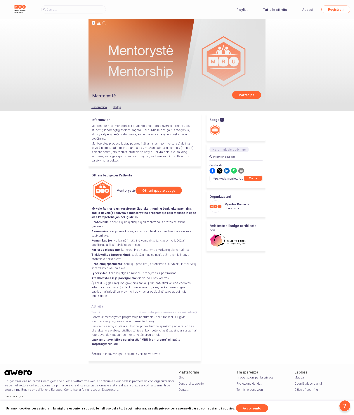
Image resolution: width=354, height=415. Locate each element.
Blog (181, 377)
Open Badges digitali (308, 383)
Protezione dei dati (249, 383)
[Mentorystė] (215, 130)
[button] (212, 171)
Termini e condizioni (250, 389)
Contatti (183, 389)
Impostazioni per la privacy (255, 377)
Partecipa (246, 95)
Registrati (335, 9)
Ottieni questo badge (158, 190)
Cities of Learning (306, 389)
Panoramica (99, 107)
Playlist (242, 10)
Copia (253, 178)
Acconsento (252, 408)
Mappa (299, 377)
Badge (117, 107)
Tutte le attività (275, 10)
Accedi (307, 10)
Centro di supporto (191, 383)
